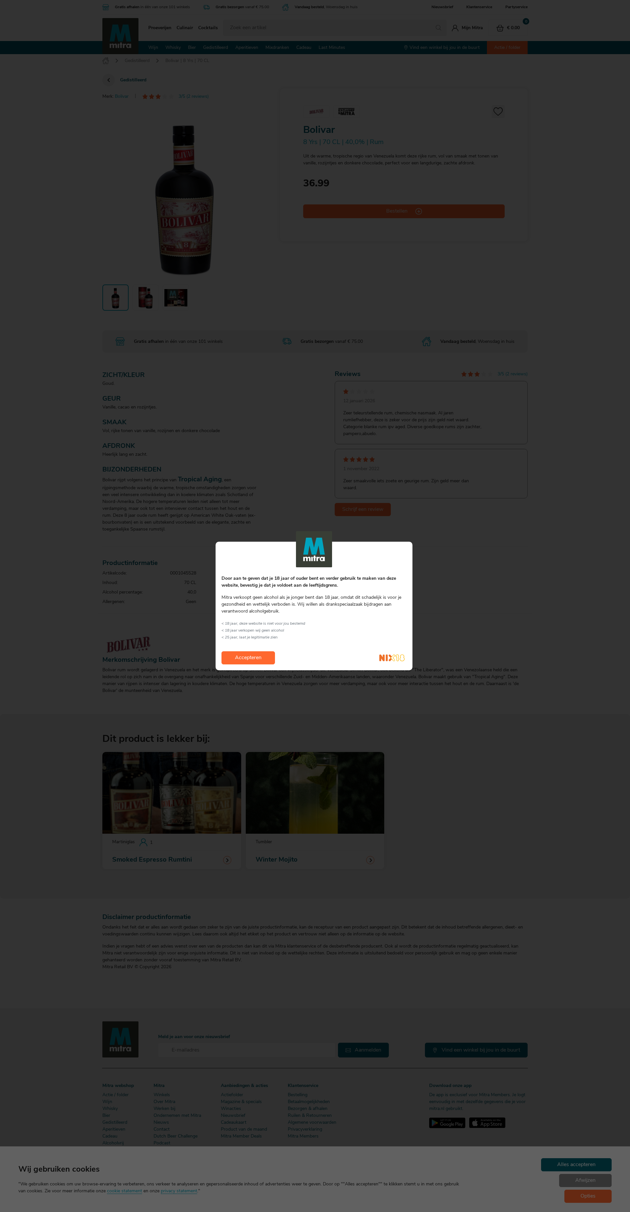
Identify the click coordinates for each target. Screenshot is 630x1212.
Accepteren (248, 657)
